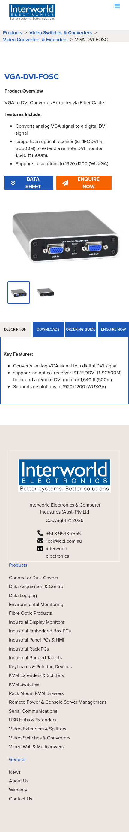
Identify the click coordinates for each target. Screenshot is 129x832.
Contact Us (20, 798)
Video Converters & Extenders (35, 39)
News (15, 772)
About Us (18, 780)
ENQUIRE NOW (89, 183)
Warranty (18, 789)
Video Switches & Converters (60, 32)
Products (12, 32)
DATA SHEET (33, 183)
